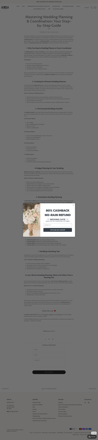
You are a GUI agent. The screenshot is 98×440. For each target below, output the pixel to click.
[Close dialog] (73, 205)
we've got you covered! (57, 230)
